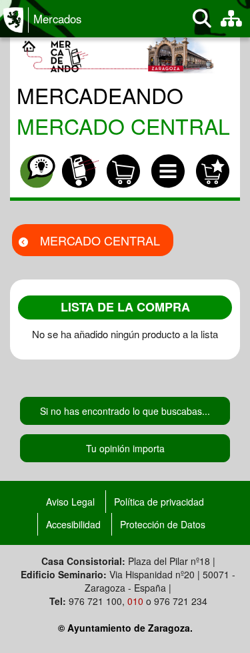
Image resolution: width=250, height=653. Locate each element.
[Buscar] (202, 19)
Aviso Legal (70, 501)
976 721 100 (95, 601)
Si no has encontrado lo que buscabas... (125, 411)
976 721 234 (180, 601)
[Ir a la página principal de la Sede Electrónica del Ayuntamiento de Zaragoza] (16, 20)
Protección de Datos (162, 524)
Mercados (57, 19)
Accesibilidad (73, 524)
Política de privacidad (159, 501)
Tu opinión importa (125, 448)
